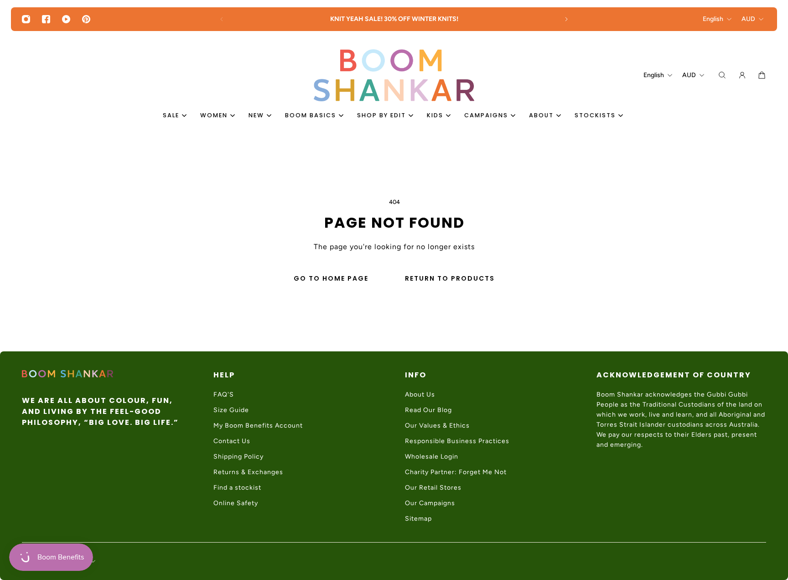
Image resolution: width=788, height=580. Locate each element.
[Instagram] (26, 19)
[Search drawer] (722, 75)
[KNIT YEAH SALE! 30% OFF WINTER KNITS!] (394, 19)
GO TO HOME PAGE (331, 278)
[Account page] (742, 75)
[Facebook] (46, 19)
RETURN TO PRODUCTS (450, 278)
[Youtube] (66, 19)
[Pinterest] (86, 19)
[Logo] (394, 75)
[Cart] (762, 75)
